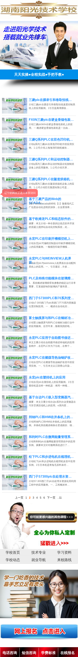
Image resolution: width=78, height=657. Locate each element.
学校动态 (13, 560)
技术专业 (38, 552)
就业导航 (38, 560)
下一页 (51, 497)
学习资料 (64, 552)
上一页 (19, 497)
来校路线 (64, 560)
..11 (59, 497)
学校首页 (13, 552)
